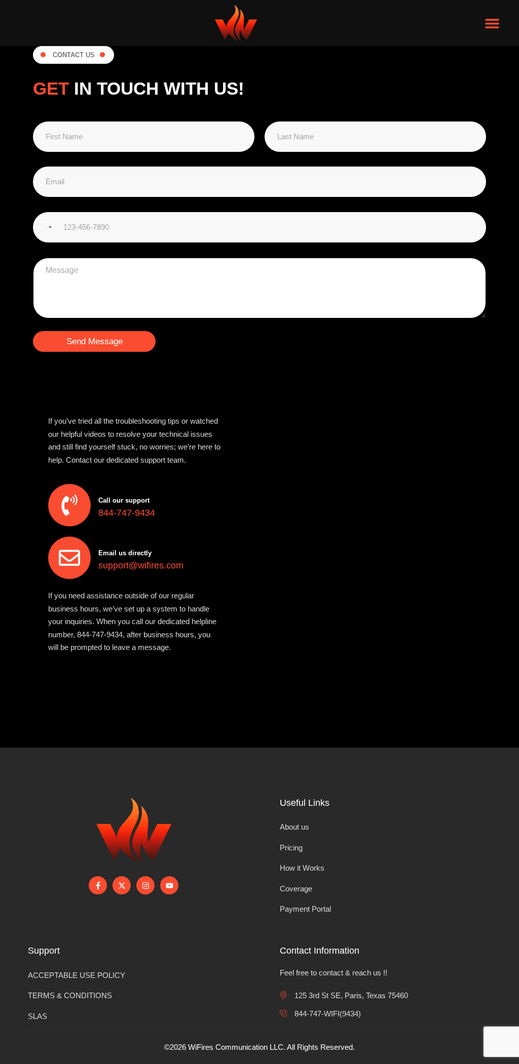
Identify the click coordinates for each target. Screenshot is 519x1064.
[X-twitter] (122, 885)
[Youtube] (169, 885)
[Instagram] (145, 885)
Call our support (124, 500)
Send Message (94, 341)
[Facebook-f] (98, 885)
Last (267, 151)
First (35, 151)
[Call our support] (69, 505)
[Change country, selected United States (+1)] (44, 227)
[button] (491, 23)
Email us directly (125, 553)
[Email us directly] (69, 558)
